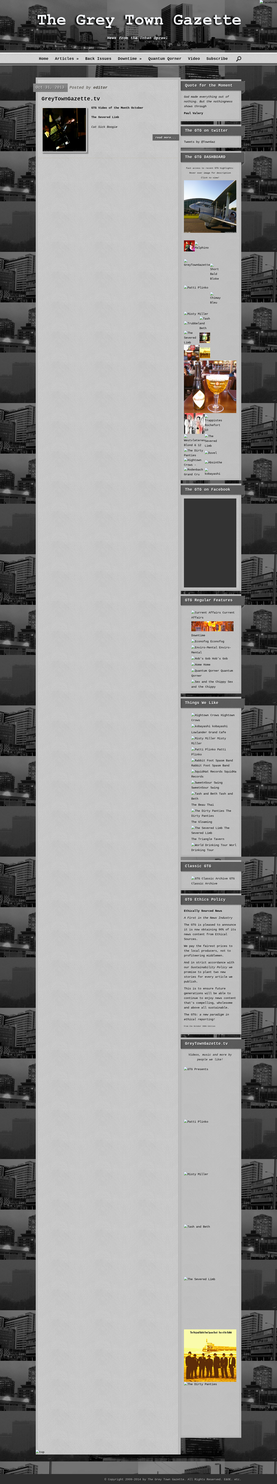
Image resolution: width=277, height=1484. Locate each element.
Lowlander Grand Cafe (208, 732)
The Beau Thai (202, 805)
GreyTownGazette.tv (71, 99)
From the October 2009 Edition (199, 1026)
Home (43, 59)
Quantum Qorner (165, 59)
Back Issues (98, 59)
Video (194, 59)
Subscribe (217, 59)
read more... (165, 137)
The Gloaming (201, 822)
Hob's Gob (219, 658)
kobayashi (219, 726)
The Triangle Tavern (207, 839)
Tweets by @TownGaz (199, 142)
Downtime (130, 59)
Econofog (216, 641)
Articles (67, 59)
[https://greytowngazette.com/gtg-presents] (64, 150)
